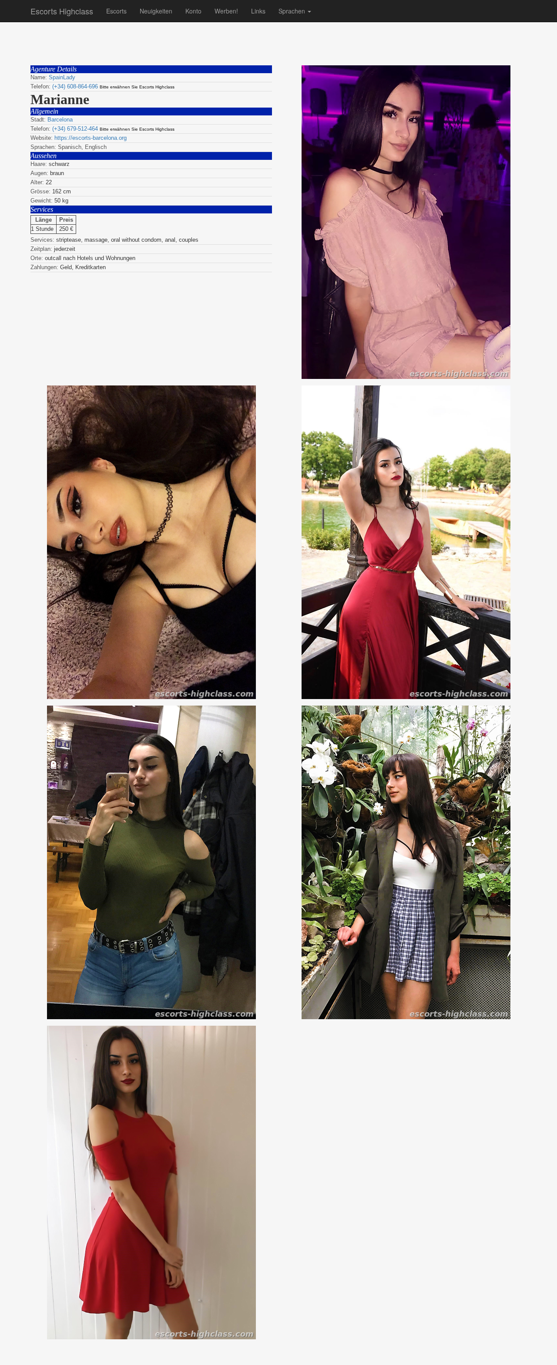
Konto (193, 11)
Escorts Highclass (61, 11)
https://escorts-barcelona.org (90, 138)
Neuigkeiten (156, 11)
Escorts (116, 11)
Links (258, 11)
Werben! (226, 11)
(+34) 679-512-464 (75, 128)
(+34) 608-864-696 (75, 86)
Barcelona (60, 119)
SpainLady (62, 77)
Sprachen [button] (292, 11)
